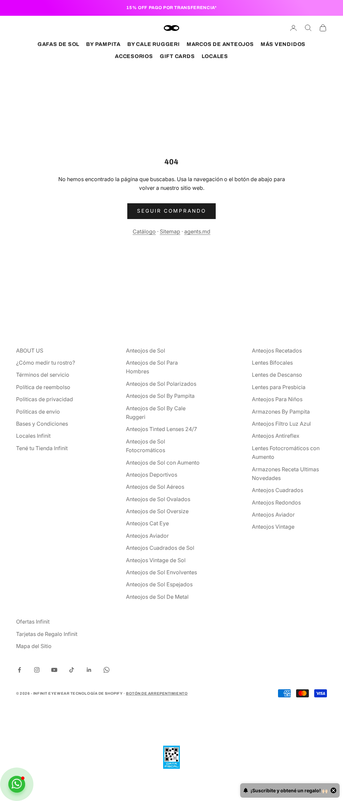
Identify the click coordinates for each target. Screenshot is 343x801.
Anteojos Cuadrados (277, 490)
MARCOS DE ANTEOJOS (220, 44)
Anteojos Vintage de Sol (156, 560)
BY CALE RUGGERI (153, 44)
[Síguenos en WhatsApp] (106, 669)
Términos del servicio (42, 374)
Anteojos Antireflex (275, 435)
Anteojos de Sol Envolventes (161, 572)
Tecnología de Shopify (96, 693)
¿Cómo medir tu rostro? (45, 362)
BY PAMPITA (103, 44)
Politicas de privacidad (44, 399)
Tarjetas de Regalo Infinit (46, 634)
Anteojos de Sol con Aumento (163, 462)
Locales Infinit (33, 435)
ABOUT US (29, 350)
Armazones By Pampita (281, 411)
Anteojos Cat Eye (147, 523)
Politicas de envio (38, 411)
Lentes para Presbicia (278, 387)
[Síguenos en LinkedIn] (89, 669)
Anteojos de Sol (145, 350)
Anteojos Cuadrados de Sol (160, 547)
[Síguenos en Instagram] (36, 669)
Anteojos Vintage (273, 526)
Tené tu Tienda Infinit (42, 448)
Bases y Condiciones (42, 423)
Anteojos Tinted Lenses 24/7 (161, 429)
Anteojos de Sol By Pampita (160, 395)
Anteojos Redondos (276, 502)
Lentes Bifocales (272, 362)
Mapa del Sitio (34, 646)
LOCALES (215, 56)
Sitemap (170, 231)
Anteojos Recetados (277, 350)
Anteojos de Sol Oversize (157, 511)
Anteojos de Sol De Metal (157, 596)
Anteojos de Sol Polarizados (161, 383)
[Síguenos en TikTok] (71, 669)
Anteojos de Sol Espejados (159, 584)
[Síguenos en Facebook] (19, 669)
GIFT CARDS (177, 56)
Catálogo (144, 231)
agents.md (197, 231)
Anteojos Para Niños (277, 399)
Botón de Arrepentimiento (157, 693)
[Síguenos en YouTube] (54, 669)
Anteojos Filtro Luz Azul (281, 423)
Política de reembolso (43, 387)
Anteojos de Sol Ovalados (158, 499)
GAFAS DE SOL (58, 44)
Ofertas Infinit (33, 621)
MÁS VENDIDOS (283, 44)
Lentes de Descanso (277, 374)
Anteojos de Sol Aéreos (155, 486)
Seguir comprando (171, 211)
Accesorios (134, 56)
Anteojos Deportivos (151, 474)
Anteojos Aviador (147, 535)
